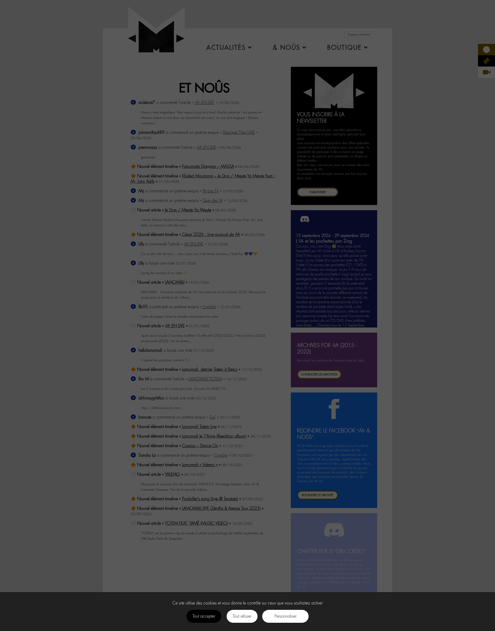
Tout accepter (204, 616)
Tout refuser (242, 616)
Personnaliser (285, 616)
